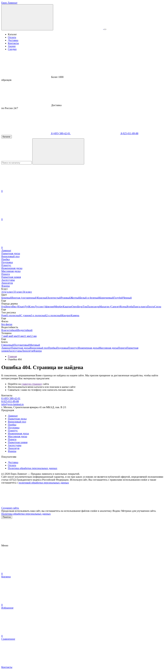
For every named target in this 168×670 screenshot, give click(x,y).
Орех (74, 306)
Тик (85, 306)
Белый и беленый (89, 297)
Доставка (13, 40)
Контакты (13, 43)
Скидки (12, 49)
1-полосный (14, 315)
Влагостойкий (9, 330)
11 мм (27, 336)
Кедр (80, 306)
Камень (75, 315)
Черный (127, 297)
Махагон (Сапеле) (109, 306)
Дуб (26, 306)
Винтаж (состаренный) (24, 297)
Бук (3, 306)
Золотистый (54, 297)
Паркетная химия (17, 442)
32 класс (8, 291)
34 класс (27, 291)
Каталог (6, 136)
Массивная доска (108, 347)
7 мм (4, 336)
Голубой (118, 297)
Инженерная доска (88, 347)
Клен (32, 306)
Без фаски (6, 324)
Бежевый (6, 297)
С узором (26, 315)
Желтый (75, 297)
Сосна (157, 306)
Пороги (122, 347)
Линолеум (27, 350)
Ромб (4, 315)
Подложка (62, 347)
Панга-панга (140, 306)
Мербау (58, 306)
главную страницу (31, 384)
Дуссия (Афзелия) (44, 306)
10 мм (20, 336)
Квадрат (66, 315)
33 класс (18, 291)
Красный (42, 297)
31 (2, 291)
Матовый (35, 345)
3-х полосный (38, 315)
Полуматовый (22, 345)
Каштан (67, 306)
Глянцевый (7, 345)
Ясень (123, 306)
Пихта (150, 306)
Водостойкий (24, 330)
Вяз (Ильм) (18, 306)
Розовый (66, 297)
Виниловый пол (39, 347)
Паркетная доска (20, 347)
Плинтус (73, 347)
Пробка (52, 347)
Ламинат (6, 347)
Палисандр (93, 306)
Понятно (7, 517)
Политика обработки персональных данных (32, 468)
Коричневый (106, 297)
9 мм (14, 336)
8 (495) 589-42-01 (61, 133)
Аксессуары (15, 350)
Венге (8, 306)
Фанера (37, 350)
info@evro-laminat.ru (12, 404)
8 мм (9, 336)
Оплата (12, 37)
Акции (12, 46)
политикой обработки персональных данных (44, 482)
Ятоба (129, 306)
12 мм (33, 336)
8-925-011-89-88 (129, 133)
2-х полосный (54, 315)
